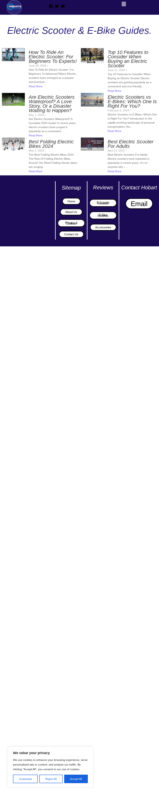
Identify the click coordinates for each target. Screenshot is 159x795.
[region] (50, 767)
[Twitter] (57, 6)
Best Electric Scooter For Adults (130, 143)
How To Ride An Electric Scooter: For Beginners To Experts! (53, 56)
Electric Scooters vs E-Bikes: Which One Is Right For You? (132, 101)
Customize (25, 778)
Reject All (51, 778)
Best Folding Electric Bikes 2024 (51, 143)
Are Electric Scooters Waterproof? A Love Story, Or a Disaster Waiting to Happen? (52, 104)
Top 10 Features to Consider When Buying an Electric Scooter (128, 59)
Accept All (76, 778)
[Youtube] (63, 6)
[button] (124, 4)
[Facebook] (51, 6)
